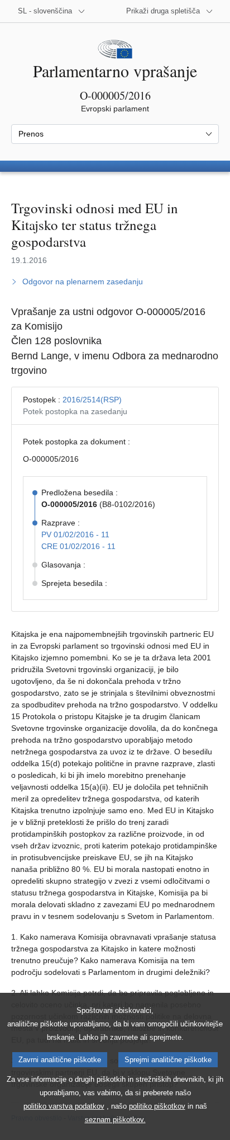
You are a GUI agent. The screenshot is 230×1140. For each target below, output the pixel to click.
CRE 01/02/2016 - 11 (78, 546)
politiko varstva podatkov (63, 1106)
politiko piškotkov (157, 1106)
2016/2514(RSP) (92, 399)
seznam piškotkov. (115, 1119)
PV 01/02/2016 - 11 (75, 534)
